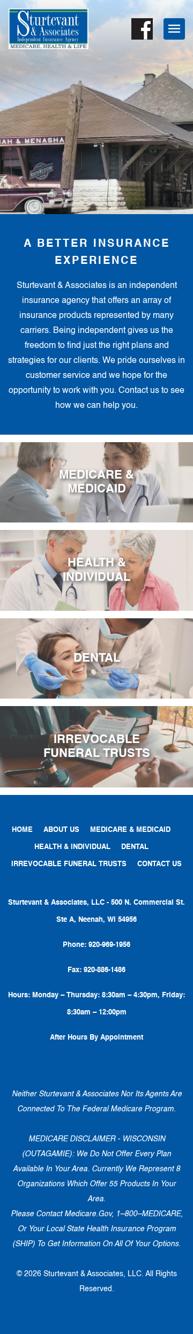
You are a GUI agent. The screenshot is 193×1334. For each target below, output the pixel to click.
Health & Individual (72, 847)
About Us (61, 830)
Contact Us (159, 864)
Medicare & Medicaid (130, 830)
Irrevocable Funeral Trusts (69, 864)
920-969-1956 (109, 945)
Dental (135, 847)
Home (22, 830)
